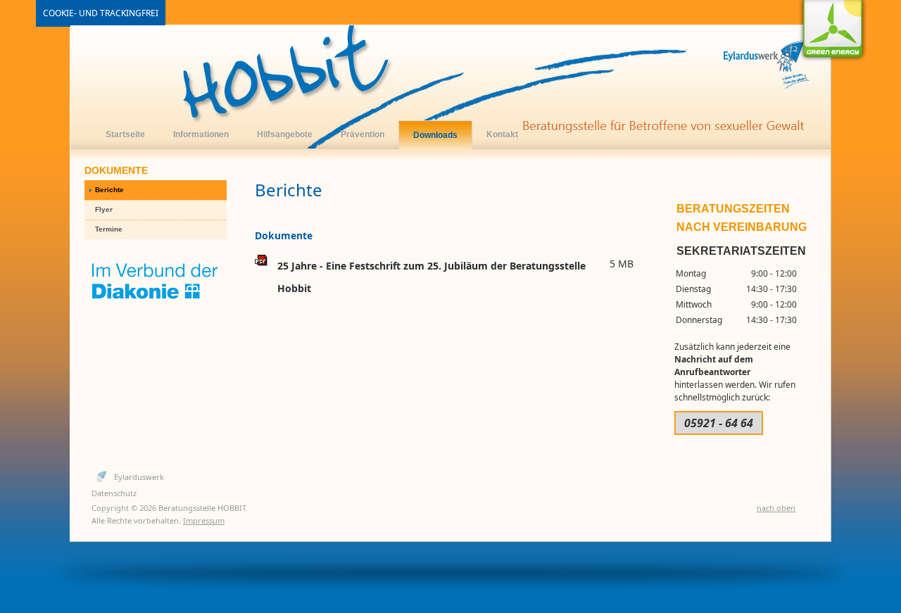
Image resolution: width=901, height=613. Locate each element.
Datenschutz (114, 493)
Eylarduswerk (139, 477)
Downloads (435, 135)
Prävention (362, 134)
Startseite (125, 134)
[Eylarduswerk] (450, 86)
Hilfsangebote (285, 134)
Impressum (204, 520)
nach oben (776, 508)
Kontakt (502, 134)
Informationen (201, 134)
